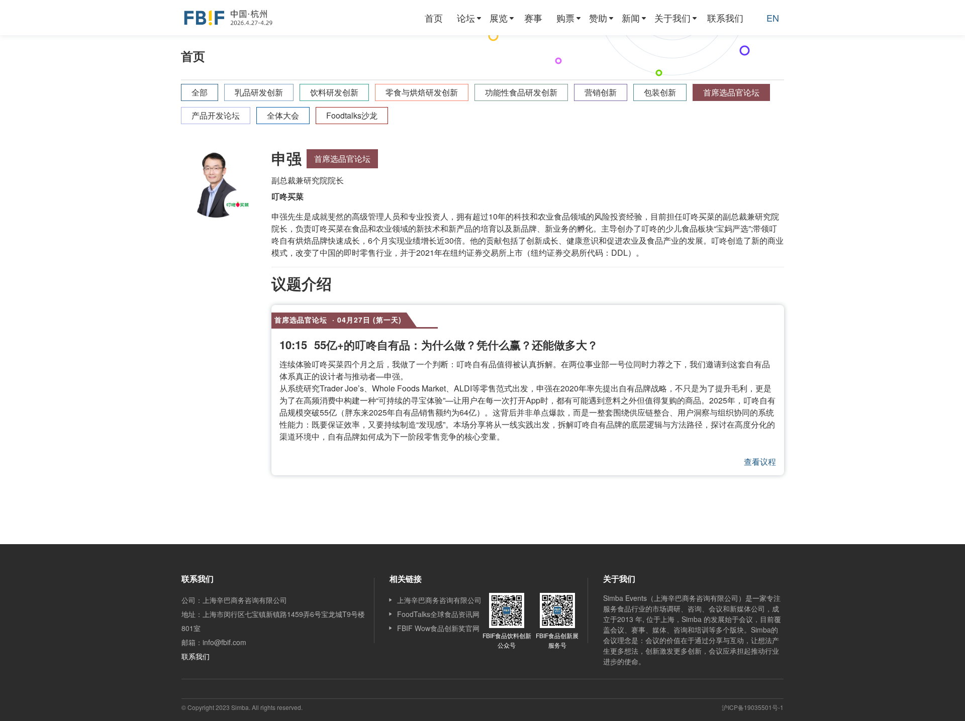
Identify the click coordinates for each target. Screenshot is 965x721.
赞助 (598, 17)
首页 (434, 17)
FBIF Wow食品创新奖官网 (438, 628)
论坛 (466, 17)
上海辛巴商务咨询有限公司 (439, 600)
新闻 (631, 17)
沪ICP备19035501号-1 (753, 707)
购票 (565, 17)
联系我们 (725, 17)
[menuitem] (434, 17)
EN (772, 17)
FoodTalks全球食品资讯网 (438, 614)
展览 (499, 17)
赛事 (533, 17)
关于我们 (672, 17)
